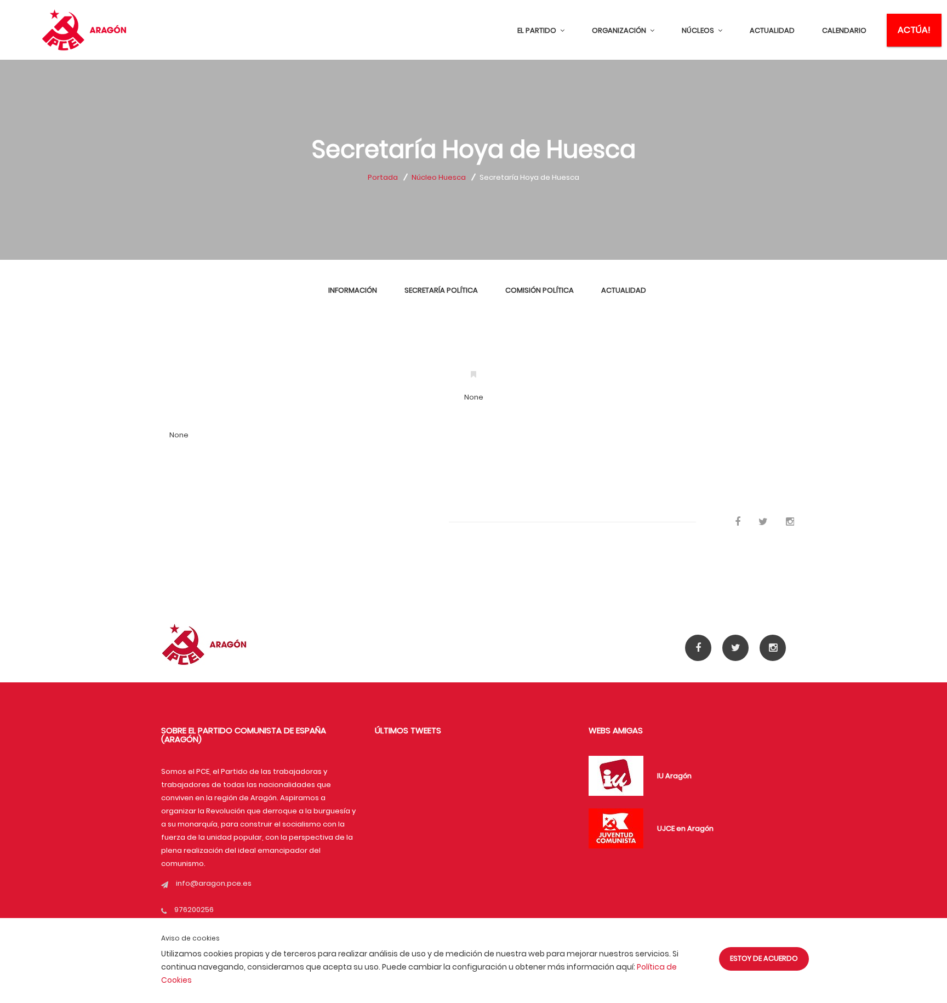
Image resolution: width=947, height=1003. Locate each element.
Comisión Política (539, 290)
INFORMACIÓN (352, 290)
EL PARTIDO (537, 30)
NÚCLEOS (699, 30)
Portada (383, 177)
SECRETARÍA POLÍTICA (441, 290)
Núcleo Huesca (439, 177)
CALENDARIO (844, 30)
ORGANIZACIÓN (620, 30)
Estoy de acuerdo (764, 958)
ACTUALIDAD (772, 30)
